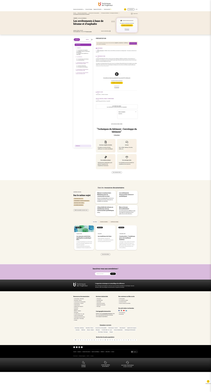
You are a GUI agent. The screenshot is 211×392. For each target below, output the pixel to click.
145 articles (117, 135)
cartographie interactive (107, 313)
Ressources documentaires (78, 9)
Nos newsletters (122, 312)
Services (127, 145)
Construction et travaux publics (80, 301)
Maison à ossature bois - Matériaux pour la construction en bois (104, 194)
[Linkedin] (126, 310)
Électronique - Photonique (79, 318)
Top (75, 339)
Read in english (89, 31)
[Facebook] (119, 310)
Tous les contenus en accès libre (124, 303)
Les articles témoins (122, 301)
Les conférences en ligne (123, 300)
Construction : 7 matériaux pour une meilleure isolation (127, 238)
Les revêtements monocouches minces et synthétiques (126, 194)
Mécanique (76, 312)
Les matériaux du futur (104, 236)
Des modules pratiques (106, 160)
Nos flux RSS (121, 314)
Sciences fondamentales (78, 315)
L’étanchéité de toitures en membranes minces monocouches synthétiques (105, 209)
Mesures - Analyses (77, 310)
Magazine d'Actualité (97, 9)
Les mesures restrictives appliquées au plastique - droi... (84, 238)
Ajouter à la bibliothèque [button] (105, 31)
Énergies (75, 320)
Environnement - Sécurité (78, 303)
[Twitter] (121, 310)
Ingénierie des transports (78, 306)
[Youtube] (124, 310)
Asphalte (121, 113)
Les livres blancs (122, 298)
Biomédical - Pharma (78, 300)
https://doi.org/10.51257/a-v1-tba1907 (103, 101)
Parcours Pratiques (88, 9)
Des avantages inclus (126, 160)
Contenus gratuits (107, 9)
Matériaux (76, 309)
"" (117, 130)
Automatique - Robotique (79, 298)
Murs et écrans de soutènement (124, 208)
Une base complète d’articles (105, 145)
